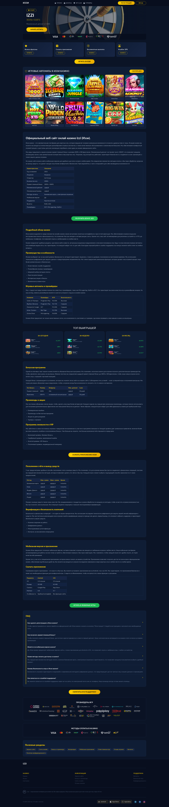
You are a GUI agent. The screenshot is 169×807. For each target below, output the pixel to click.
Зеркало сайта (31, 749)
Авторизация (72, 749)
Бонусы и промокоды (57, 749)
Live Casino (26, 781)
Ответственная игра (104, 749)
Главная (25, 776)
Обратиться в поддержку (84, 692)
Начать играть (36, 29)
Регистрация (126, 3)
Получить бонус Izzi (84, 218)
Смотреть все (136, 71)
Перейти (29, 53)
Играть (25, 778)
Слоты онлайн (43, 749)
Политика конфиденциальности (36, 753)
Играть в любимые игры (84, 605)
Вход (141, 3)
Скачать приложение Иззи (84, 455)
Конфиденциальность (139, 781)
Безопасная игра (138, 778)
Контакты (130, 749)
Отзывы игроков (119, 749)
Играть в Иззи (84, 61)
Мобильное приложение (87, 749)
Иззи (26, 3)
